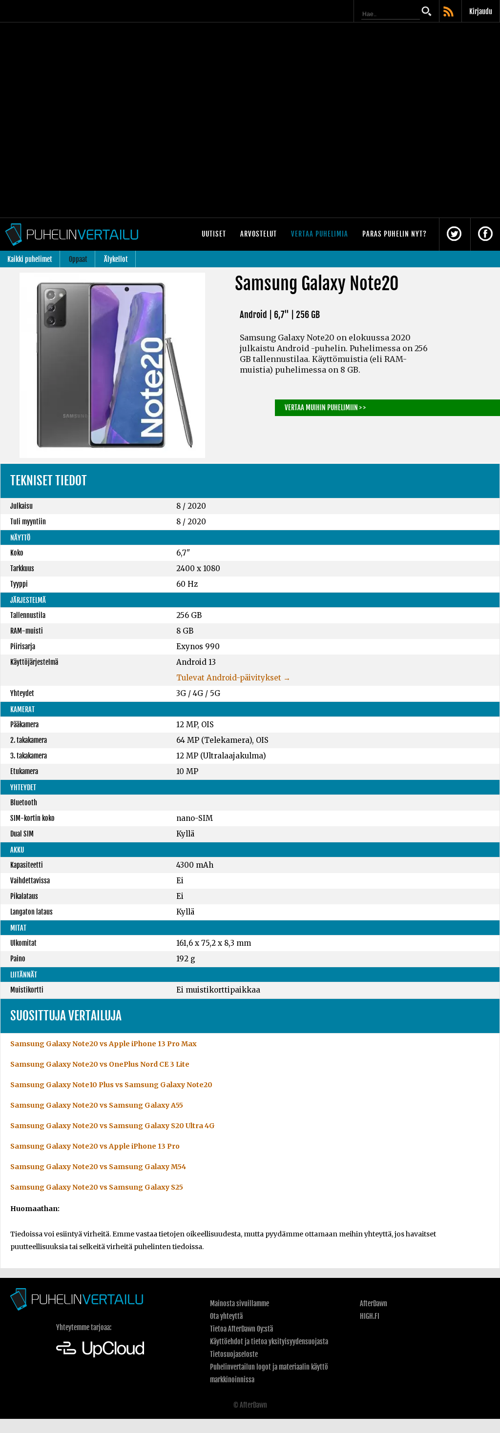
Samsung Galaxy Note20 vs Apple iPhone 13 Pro (95, 1146)
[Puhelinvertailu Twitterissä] (454, 234)
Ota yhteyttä (226, 1316)
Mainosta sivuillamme (239, 1303)
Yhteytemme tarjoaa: (83, 1327)
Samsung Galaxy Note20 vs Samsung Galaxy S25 (96, 1187)
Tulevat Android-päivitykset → (233, 677)
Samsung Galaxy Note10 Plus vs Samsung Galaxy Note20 (111, 1084)
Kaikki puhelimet (29, 259)
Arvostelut (258, 234)
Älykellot (116, 259)
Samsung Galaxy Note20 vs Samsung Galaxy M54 (98, 1166)
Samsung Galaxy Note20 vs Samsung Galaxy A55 (96, 1105)
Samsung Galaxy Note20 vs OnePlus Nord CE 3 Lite (99, 1064)
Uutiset (214, 234)
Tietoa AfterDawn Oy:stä (241, 1329)
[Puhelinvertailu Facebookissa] (485, 234)
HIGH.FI (369, 1316)
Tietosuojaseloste (234, 1354)
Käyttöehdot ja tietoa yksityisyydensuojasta (269, 1341)
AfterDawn (373, 1303)
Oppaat (78, 259)
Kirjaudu (480, 11)
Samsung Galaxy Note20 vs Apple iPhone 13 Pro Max (103, 1043)
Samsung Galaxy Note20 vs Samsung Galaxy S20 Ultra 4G (112, 1125)
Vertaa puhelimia (319, 234)
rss (449, 12)
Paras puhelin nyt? (394, 234)
